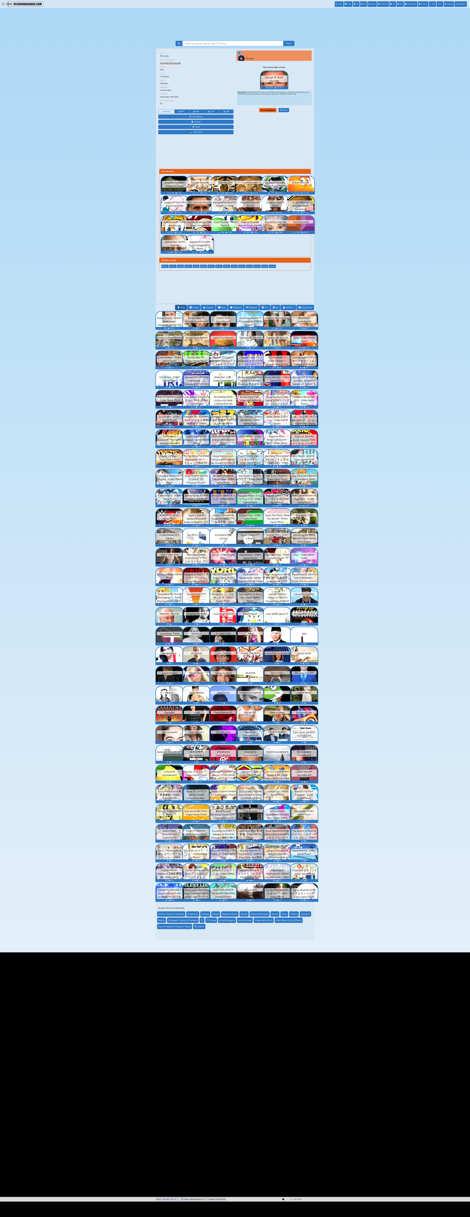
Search (340, 4)
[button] (283, 1199)
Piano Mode (197, 132)
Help (433, 4)
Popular (373, 4)
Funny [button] (195, 307)
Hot (357, 4)
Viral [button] (182, 307)
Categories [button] (306, 307)
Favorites (424, 4)
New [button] (223, 307)
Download (166, 111)
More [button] (439, 4)
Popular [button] (209, 307)
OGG (227, 111)
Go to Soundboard (268, 110)
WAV (197, 111)
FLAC (212, 111)
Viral (364, 4)
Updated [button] (237, 307)
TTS (393, 4)
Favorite (197, 122)
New (401, 4)
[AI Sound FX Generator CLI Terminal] (178, 1199)
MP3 (182, 111)
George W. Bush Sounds (170, 63)
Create (411, 4)
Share (197, 127)
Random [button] (253, 307)
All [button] (277, 307)
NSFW (289, 307)
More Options (197, 117)
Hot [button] (266, 307)
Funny (349, 4)
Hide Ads (450, 4)
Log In (460, 4)
